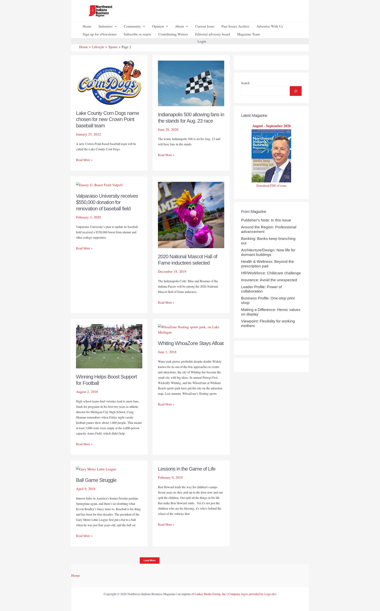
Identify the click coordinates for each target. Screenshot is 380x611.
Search (245, 83)
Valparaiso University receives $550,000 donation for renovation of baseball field (107, 202)
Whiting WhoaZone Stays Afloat (190, 343)
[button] (115, 26)
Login (202, 41)
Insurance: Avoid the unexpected (269, 280)
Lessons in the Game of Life (186, 469)
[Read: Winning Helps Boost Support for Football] (109, 345)
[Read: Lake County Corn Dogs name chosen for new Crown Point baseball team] (109, 82)
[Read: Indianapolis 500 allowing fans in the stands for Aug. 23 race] (191, 82)
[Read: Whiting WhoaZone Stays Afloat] (191, 329)
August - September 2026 (271, 125)
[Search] (296, 91)
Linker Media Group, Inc (210, 594)
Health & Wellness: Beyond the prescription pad (267, 263)
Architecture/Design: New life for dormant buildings (268, 252)
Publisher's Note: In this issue (266, 220)
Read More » (84, 159)
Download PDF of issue (271, 185)
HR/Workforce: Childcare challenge (271, 273)
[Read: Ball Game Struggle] (96, 468)
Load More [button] (150, 560)
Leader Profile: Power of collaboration (261, 289)
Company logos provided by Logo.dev (252, 594)
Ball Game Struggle (96, 480)
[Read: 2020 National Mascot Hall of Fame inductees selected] (191, 214)
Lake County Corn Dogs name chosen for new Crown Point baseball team (107, 119)
